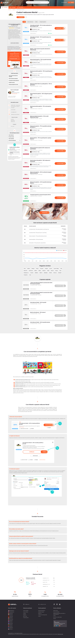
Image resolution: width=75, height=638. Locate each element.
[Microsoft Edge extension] (58, 625)
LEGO (61, 268)
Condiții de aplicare (33, 33)
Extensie (54, 618)
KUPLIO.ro (9, 9)
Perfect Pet (25, 270)
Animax (37, 268)
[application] (45, 256)
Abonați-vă (44, 212)
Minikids (50, 272)
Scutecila (31, 272)
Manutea (33, 268)
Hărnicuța (55, 272)
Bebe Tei (41, 272)
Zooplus (56, 270)
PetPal (48, 270)
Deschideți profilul (14, 93)
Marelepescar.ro (26, 272)
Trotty (25, 268)
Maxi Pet (52, 270)
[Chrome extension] (54, 625)
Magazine (14, 9)
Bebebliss (36, 272)
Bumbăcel (59, 272)
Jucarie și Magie (56, 268)
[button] (59, 250)
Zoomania (41, 268)
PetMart (35, 270)
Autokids (46, 268)
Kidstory (28, 268)
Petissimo (44, 270)
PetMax (40, 270)
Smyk (60, 270)
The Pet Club (31, 270)
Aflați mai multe (60, 634)
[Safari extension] (56, 625)
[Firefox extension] (59, 625)
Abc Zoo (50, 268)
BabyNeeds (45, 272)
